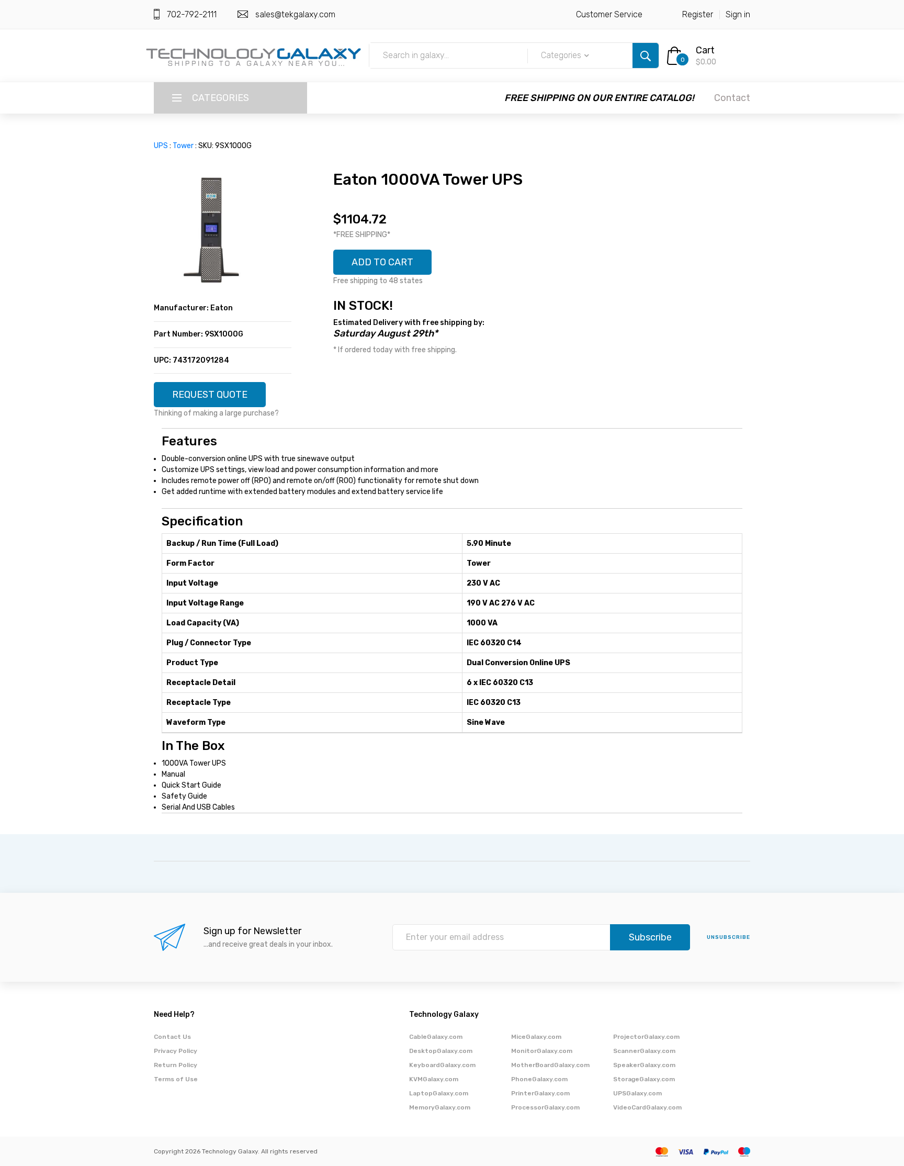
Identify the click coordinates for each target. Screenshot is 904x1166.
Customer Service (609, 14)
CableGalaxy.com (435, 1036)
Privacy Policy (175, 1051)
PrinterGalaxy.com (540, 1093)
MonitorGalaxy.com (541, 1051)
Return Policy (175, 1065)
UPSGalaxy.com (637, 1093)
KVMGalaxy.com (433, 1079)
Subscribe (650, 937)
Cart (705, 50)
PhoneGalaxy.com (539, 1079)
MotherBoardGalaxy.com (550, 1065)
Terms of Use (176, 1079)
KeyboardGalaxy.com (442, 1065)
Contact (732, 98)
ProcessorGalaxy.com (545, 1107)
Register (697, 14)
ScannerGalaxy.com (644, 1051)
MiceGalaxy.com (536, 1036)
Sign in (738, 14)
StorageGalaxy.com (644, 1079)
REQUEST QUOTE (209, 394)
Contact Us (172, 1036)
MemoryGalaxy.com (439, 1107)
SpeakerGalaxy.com (644, 1065)
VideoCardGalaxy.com (647, 1107)
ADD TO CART (382, 262)
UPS (161, 145)
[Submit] (645, 55)
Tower (183, 145)
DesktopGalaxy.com (440, 1051)
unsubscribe (728, 937)
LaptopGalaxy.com (438, 1093)
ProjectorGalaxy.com (646, 1036)
